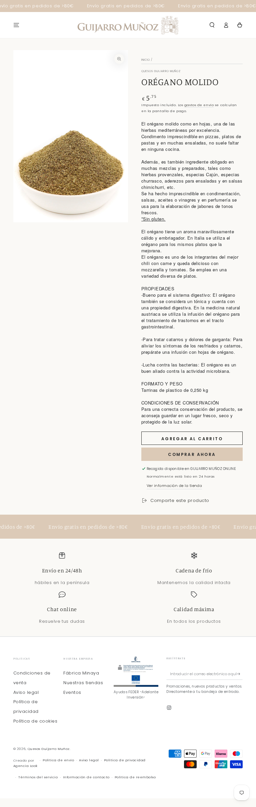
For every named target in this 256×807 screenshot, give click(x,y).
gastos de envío (199, 105)
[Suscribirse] (240, 674)
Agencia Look (25, 766)
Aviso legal (26, 692)
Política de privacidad (125, 760)
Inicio (145, 60)
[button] (212, 25)
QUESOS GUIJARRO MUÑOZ (161, 71)
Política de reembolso (135, 777)
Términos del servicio (38, 777)
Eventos (72, 692)
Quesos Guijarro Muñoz (49, 749)
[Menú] (16, 25)
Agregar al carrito (192, 439)
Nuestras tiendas (83, 683)
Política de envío (58, 760)
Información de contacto (86, 777)
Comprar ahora (192, 454)
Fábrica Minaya (81, 673)
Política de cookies (35, 721)
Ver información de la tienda (174, 485)
